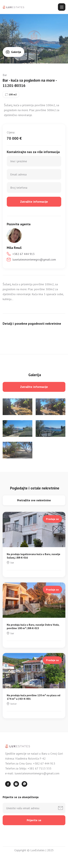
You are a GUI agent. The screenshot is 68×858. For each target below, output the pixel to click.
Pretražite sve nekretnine (34, 500)
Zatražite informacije (34, 387)
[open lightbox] (17, 406)
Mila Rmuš (14, 248)
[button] (61, 7)
